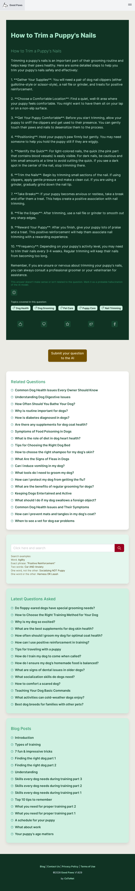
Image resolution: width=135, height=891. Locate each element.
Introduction (24, 737)
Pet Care (68, 308)
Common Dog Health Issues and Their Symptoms (52, 507)
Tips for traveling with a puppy (38, 649)
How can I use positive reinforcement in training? (52, 642)
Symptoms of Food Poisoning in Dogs (43, 431)
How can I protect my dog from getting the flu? (50, 479)
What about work (28, 827)
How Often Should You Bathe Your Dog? (45, 404)
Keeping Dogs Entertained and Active (43, 493)
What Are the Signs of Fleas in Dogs (42, 459)
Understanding (26, 772)
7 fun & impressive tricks (33, 751)
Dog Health (22, 308)
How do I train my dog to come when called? (48, 656)
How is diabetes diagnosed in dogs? (42, 417)
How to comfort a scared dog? (37, 683)
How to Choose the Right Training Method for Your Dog (56, 615)
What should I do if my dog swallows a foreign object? (55, 500)
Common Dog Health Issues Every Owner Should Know (56, 390)
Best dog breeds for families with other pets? (49, 704)
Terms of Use (88, 866)
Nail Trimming (113, 308)
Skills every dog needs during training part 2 (48, 786)
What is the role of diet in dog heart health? (48, 438)
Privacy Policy (70, 866)
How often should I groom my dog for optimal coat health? (58, 635)
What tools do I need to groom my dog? (44, 473)
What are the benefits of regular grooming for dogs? (54, 486)
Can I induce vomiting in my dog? (40, 466)
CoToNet (69, 878)
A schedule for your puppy (35, 820)
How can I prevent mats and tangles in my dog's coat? (55, 514)
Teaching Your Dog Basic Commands (42, 690)
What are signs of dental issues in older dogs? (50, 670)
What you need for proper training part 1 (45, 813)
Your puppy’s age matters (34, 834)
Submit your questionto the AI (67, 355)
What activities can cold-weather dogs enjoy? (49, 697)
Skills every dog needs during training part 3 (48, 779)
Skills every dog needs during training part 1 (48, 793)
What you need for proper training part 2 (45, 806)
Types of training (28, 744)
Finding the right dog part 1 (35, 758)
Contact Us (53, 866)
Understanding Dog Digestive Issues (42, 397)
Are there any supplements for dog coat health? (51, 424)
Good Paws (67, 872)
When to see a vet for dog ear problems (45, 521)
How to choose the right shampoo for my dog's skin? (54, 452)
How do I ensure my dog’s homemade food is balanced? (57, 663)
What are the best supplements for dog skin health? (54, 628)
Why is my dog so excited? (35, 622)
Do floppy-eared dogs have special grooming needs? (55, 608)
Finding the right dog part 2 (35, 765)
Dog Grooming (46, 308)
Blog (42, 866)
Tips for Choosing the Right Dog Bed (42, 445)
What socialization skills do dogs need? (45, 677)
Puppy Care (89, 308)
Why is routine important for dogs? (41, 411)
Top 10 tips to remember (33, 799)
